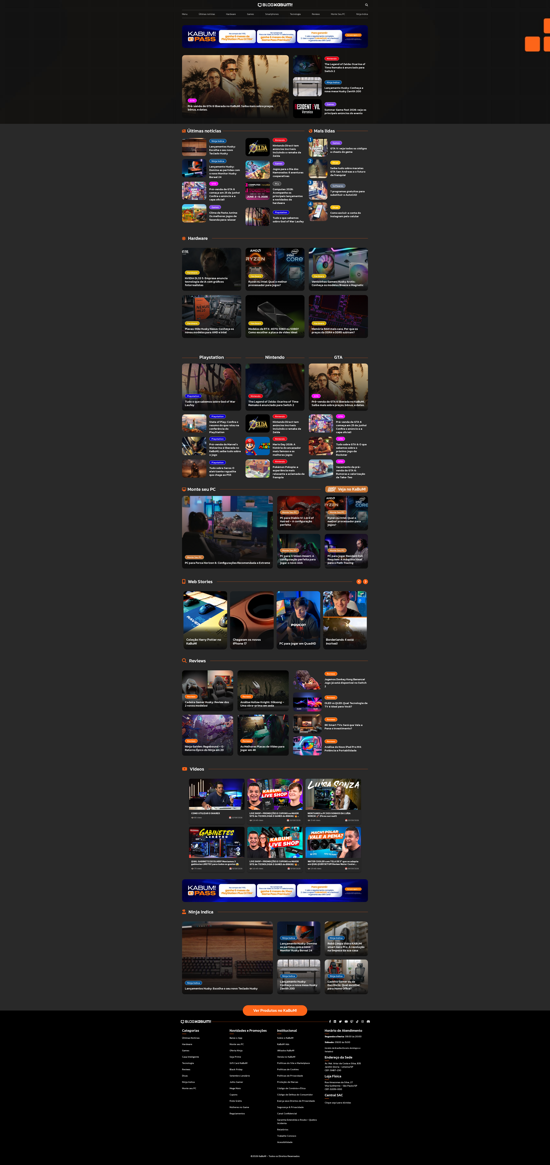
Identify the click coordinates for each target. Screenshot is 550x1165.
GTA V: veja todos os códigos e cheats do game (348, 150)
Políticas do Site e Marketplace (293, 1063)
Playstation (281, 212)
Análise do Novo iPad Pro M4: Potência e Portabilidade (343, 748)
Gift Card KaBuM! (238, 1063)
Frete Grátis (236, 1101)
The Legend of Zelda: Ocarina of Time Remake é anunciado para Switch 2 (345, 67)
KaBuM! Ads (283, 1044)
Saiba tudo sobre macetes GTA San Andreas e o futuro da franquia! (347, 171)
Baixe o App (236, 1038)
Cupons (233, 1094)
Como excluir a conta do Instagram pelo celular (345, 214)
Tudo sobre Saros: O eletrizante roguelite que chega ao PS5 (222, 471)
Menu (184, 14)
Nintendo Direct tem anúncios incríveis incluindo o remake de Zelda (287, 150)
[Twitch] (351, 1022)
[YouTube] (346, 1022)
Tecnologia (295, 14)
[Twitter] (340, 1022)
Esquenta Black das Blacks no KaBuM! (200, 641)
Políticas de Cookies (288, 1069)
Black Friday (236, 1069)
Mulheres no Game (239, 1107)
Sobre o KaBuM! (285, 1038)
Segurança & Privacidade (290, 1107)
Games (250, 14)
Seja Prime (235, 1056)
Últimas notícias (207, 14)
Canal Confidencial (287, 1113)
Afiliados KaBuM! (285, 1050)
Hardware (231, 14)
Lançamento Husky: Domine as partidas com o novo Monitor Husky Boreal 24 (224, 172)
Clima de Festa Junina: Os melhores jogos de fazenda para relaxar (223, 216)
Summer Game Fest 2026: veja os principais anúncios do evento (345, 111)
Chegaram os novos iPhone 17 (293, 641)
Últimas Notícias (191, 1038)
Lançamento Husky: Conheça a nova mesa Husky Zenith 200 (344, 89)
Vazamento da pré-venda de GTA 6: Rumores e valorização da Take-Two (350, 472)
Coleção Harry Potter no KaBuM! (250, 641)
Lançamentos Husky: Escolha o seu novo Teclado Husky (222, 149)
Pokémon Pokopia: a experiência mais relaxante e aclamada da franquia (289, 472)
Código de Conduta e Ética (291, 1088)
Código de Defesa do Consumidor (295, 1094)
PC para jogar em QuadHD (344, 643)
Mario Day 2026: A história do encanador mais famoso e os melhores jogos (287, 449)
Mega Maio (235, 1088)
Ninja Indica (362, 14)
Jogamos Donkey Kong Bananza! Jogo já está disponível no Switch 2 (346, 682)
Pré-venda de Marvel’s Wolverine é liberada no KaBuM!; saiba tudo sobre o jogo (225, 449)
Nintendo (332, 58)
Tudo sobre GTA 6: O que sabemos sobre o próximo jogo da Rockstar (351, 449)
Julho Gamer (236, 1082)
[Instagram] (362, 1022)
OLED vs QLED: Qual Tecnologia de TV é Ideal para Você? (346, 705)
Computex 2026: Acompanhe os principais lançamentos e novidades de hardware (288, 196)
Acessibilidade (284, 1142)
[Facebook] (330, 1022)
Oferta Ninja (236, 1050)
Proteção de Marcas (287, 1082)
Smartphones (272, 14)
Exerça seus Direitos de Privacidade (296, 1101)
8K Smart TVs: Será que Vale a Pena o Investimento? (344, 726)
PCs (277, 183)
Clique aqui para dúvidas (338, 1102)
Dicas (335, 162)
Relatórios (282, 1129)
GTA (214, 183)
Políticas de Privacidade (290, 1075)
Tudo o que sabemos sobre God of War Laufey (288, 219)
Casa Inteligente (190, 1056)
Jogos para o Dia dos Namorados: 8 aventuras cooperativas (288, 172)
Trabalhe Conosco (286, 1136)
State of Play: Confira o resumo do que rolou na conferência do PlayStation (224, 427)
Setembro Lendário (240, 1075)
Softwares (338, 186)
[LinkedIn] (335, 1022)
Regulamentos (237, 1113)
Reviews (316, 14)
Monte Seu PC (338, 14)
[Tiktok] (357, 1022)
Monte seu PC (189, 1088)
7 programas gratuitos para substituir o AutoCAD (347, 193)
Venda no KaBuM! (286, 1056)
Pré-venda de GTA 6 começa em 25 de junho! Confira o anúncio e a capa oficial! (224, 194)
